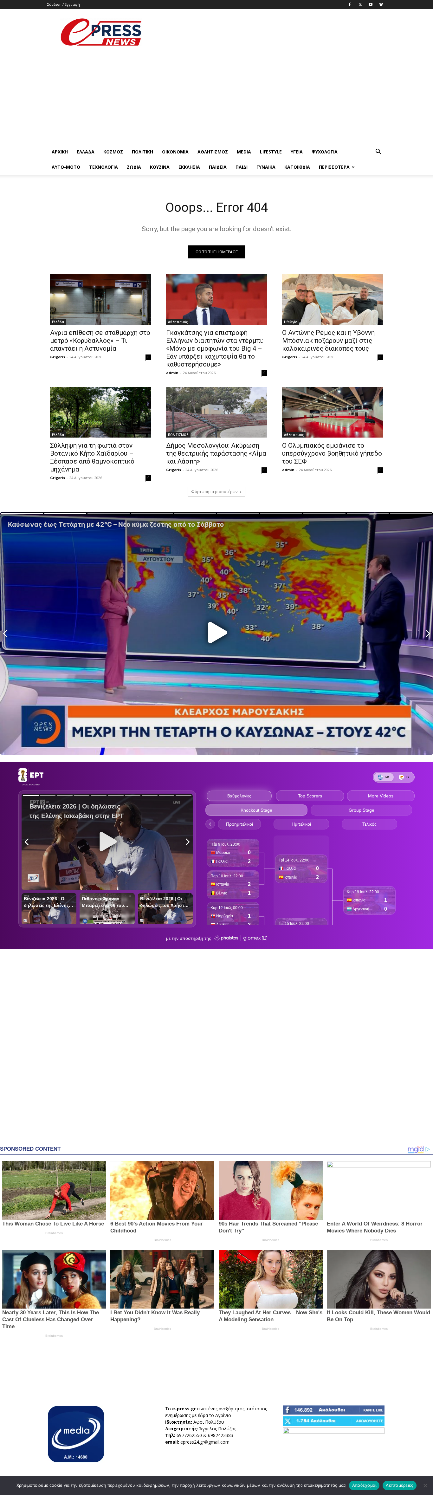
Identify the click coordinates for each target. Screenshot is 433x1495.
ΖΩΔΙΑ (134, 167)
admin (172, 372)
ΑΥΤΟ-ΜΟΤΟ (66, 167)
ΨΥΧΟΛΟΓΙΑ (325, 152)
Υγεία (297, 152)
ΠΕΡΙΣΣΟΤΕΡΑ (334, 167)
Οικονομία (175, 152)
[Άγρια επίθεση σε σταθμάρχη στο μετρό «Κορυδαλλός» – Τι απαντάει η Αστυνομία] (100, 299)
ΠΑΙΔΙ (242, 167)
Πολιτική (142, 152)
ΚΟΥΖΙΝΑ (160, 167)
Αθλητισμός (212, 152)
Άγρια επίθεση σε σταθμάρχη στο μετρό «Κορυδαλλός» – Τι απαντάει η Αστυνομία (100, 340)
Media (244, 152)
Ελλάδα (85, 152)
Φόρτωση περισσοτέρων (214, 491)
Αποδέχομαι (364, 1485)
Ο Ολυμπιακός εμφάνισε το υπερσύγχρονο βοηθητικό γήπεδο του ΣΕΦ (332, 453)
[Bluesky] (381, 4)
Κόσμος (113, 152)
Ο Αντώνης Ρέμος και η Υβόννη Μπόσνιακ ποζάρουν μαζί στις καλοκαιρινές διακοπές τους (328, 340)
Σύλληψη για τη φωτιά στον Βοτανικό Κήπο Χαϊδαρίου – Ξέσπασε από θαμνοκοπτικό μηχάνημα (92, 457)
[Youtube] (370, 4)
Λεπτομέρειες (399, 1485)
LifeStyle (271, 152)
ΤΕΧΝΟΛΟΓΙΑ (103, 167)
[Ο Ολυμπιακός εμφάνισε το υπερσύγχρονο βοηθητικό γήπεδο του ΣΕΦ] (332, 412)
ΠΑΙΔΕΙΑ (218, 167)
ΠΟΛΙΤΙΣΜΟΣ (178, 434)
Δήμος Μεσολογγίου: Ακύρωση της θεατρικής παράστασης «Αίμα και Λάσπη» (216, 453)
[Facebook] (349, 4)
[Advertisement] (270, 32)
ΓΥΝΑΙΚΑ (265, 167)
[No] (425, 1485)
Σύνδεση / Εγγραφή (63, 4)
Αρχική (60, 152)
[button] (378, 152)
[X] (360, 4)
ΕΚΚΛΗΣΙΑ (189, 167)
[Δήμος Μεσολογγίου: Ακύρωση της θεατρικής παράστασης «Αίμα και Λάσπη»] (216, 412)
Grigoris (57, 356)
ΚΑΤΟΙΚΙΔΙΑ (297, 167)
